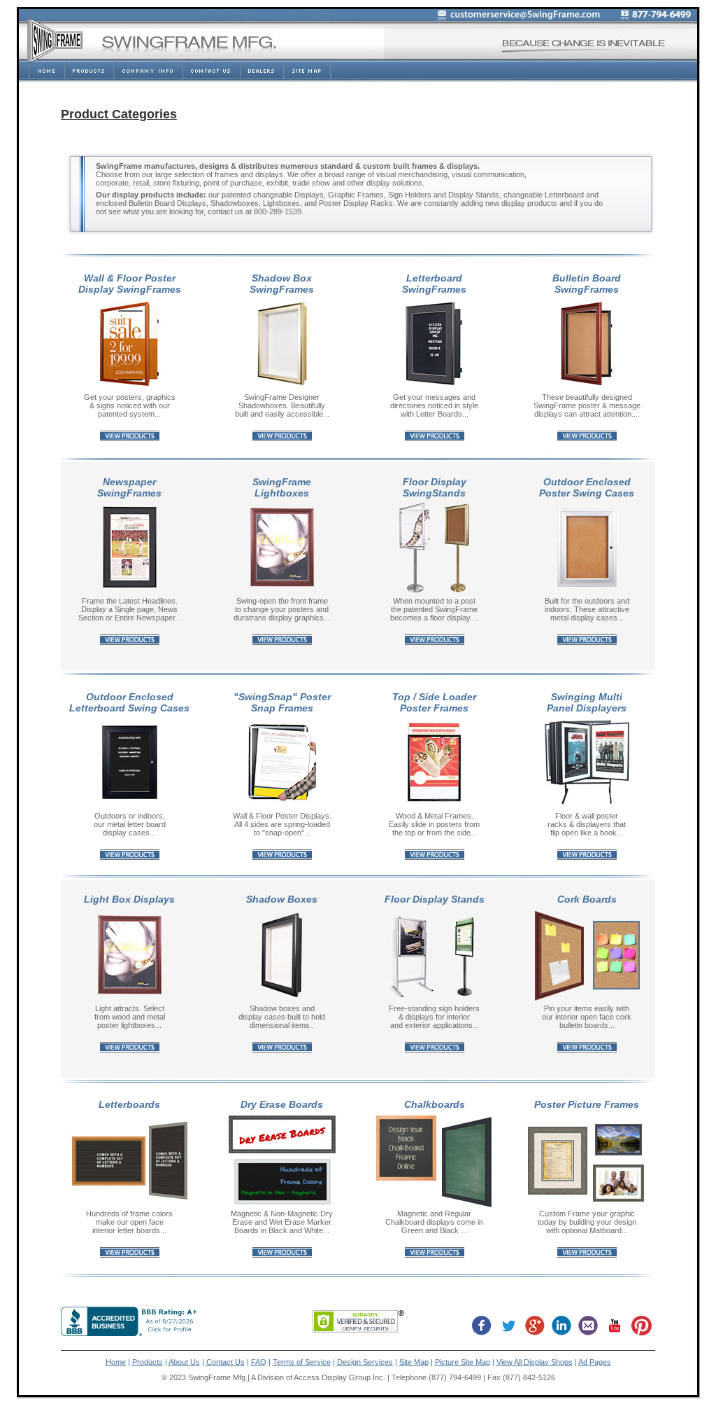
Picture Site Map (462, 1362)
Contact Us (225, 1362)
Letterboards (129, 1104)
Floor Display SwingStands (434, 487)
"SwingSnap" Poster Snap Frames (282, 702)
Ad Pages (594, 1362)
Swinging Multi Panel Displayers (586, 702)
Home (116, 1362)
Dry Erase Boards (282, 1104)
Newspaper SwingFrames (129, 487)
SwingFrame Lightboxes (281, 487)
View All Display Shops (534, 1362)
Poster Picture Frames (586, 1104)
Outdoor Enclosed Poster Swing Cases (586, 487)
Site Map (414, 1362)
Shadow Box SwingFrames (282, 283)
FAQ (258, 1362)
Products (147, 1362)
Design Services (365, 1362)
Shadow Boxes (281, 899)
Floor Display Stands (435, 899)
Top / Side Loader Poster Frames (434, 702)
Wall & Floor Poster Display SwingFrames (129, 283)
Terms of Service (302, 1362)
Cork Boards (587, 899)
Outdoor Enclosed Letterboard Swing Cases (129, 702)
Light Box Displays (129, 899)
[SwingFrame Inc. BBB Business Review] (131, 1332)
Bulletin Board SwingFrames (586, 283)
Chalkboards (434, 1104)
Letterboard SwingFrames (434, 283)
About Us (184, 1362)
